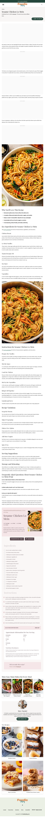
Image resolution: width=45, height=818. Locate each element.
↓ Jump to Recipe (37, 19)
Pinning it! (18, 666)
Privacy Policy (10, 809)
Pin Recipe (30, 538)
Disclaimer (17, 809)
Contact (4, 809)
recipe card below (7, 229)
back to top (39, 809)
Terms (22, 809)
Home (3, 9)
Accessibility (27, 809)
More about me (22, 719)
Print (17, 538)
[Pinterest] (22, 805)
